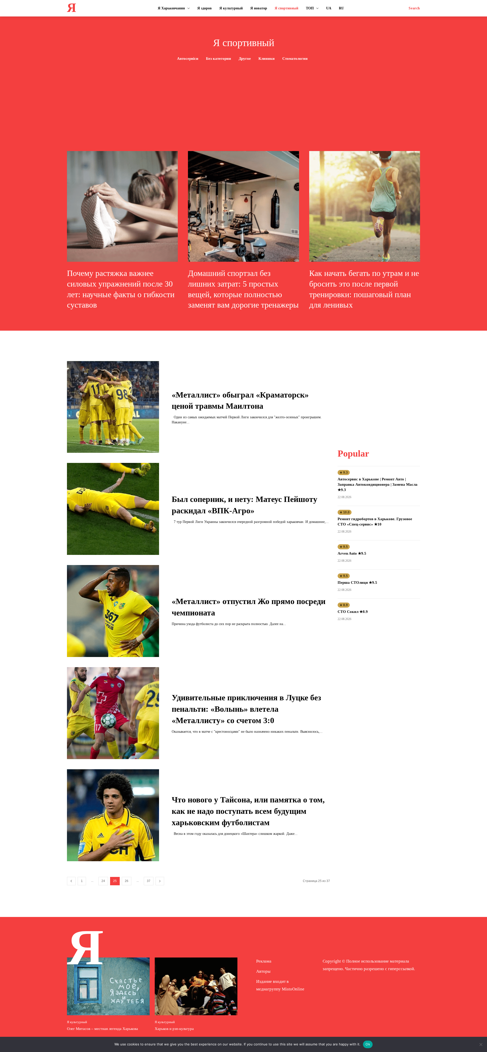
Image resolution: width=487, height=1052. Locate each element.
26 (126, 881)
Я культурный (77, 1022)
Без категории (218, 59)
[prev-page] (71, 881)
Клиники (266, 59)
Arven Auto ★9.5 (352, 553)
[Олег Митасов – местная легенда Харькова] (108, 986)
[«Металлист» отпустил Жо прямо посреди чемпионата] (113, 611)
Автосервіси (187, 59)
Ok (368, 1044)
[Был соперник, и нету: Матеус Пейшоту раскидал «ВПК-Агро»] (113, 509)
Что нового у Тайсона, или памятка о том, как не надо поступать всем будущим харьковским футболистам (248, 811)
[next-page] (159, 881)
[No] (480, 1044)
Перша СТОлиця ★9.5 (357, 582)
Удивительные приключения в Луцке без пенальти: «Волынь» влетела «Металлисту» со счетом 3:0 (246, 709)
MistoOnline (293, 989)
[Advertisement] (243, 100)
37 (148, 881)
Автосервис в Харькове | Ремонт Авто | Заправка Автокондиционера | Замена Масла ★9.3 (378, 484)
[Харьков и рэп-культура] (196, 986)
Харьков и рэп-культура (174, 1029)
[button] (414, 8)
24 (103, 881)
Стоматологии (295, 59)
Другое (245, 59)
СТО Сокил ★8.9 (353, 612)
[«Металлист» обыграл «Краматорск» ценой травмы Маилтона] (113, 407)
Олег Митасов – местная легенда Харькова (102, 1029)
